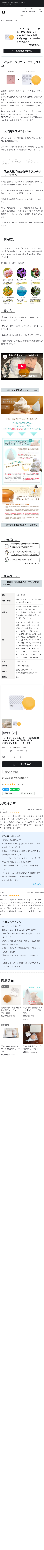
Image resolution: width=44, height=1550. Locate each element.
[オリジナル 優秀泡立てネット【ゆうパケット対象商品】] (33, 995)
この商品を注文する (24, 51)
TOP (2, 20)
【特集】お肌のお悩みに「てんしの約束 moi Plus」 (21, 583)
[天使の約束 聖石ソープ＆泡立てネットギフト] (33, 1034)
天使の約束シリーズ (11, 20)
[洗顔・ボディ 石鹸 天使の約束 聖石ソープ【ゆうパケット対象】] (11, 995)
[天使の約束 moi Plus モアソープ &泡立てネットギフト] (11, 1034)
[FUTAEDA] (3, 12)
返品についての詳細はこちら (16, 778)
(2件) (22, 784)
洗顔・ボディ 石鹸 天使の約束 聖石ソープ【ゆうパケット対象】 (11, 1010)
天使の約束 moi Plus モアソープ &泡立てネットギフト (10, 1048)
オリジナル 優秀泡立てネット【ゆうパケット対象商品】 (32, 1010)
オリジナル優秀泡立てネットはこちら (21, 390)
